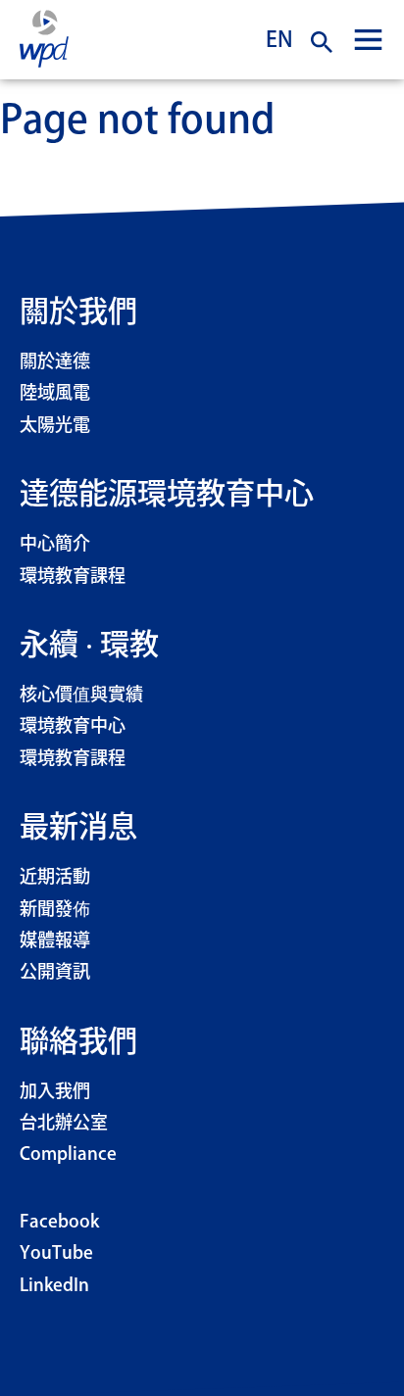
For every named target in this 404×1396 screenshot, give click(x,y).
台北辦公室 (64, 1123)
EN (279, 39)
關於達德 (55, 362)
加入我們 (55, 1092)
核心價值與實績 (81, 695)
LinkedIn (54, 1286)
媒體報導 (55, 941)
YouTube (56, 1254)
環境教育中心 (73, 727)
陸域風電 (55, 394)
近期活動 (55, 878)
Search (321, 42)
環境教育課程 (73, 577)
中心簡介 (55, 544)
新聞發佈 (55, 910)
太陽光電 (55, 426)
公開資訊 (55, 973)
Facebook (59, 1222)
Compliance (68, 1155)
